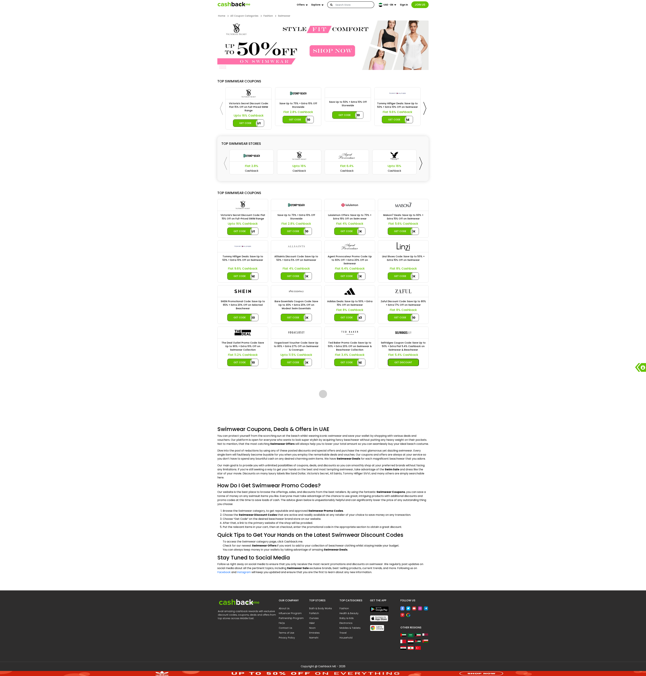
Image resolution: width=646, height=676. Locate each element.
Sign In (404, 4)
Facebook (224, 662)
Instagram (244, 662)
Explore (315, 4)
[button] (216, 46)
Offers (301, 4)
